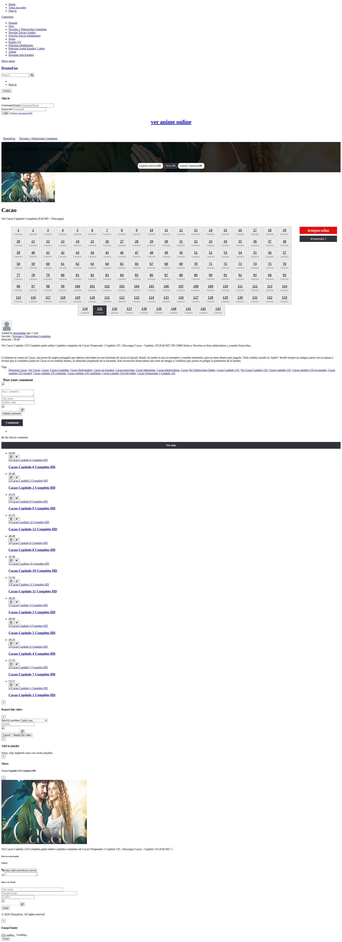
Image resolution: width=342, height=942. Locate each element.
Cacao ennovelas (124, 370)
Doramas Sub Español (21, 54)
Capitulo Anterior (150, 165)
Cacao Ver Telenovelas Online (198, 370)
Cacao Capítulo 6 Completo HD (32, 467)
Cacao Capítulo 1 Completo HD (32, 695)
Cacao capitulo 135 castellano (84, 373)
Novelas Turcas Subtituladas (24, 35)
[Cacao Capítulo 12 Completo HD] (29, 522)
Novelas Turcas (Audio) (22, 32)
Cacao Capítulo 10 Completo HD (33, 571)
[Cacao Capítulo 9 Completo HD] (28, 501)
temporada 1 (318, 238)
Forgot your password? (21, 113)
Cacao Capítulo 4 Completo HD (32, 654)
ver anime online (171, 122)
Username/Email (10, 105)
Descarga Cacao (18, 370)
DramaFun (9, 68)
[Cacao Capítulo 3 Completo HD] (28, 605)
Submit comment (11, 413)
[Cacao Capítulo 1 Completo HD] (28, 688)
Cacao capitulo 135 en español (309, 370)
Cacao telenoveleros (168, 370)
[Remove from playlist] (16, 457)
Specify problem (10, 720)
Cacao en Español (104, 370)
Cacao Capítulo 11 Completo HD (33, 591)
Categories (7, 16)
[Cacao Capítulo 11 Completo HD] (29, 584)
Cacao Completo (59, 370)
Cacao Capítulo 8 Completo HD (32, 550)
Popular (13, 22)
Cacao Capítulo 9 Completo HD (32, 508)
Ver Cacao (34, 370)
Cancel (6, 735)
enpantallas (19, 333)
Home (12, 4)
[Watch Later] (11, 457)
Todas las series (17, 7)
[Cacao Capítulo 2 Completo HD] (28, 480)
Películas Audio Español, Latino (27, 48)
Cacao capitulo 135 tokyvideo (119, 373)
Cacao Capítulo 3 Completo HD (32, 612)
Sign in (13, 10)
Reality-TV (15, 42)
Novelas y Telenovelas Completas (28, 29)
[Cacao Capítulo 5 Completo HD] (28, 625)
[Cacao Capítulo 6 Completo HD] (28, 460)
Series (12, 38)
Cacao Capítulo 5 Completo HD (32, 633)
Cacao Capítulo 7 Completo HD (32, 674)
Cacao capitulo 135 (280, 370)
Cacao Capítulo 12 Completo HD (33, 529)
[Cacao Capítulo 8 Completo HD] (28, 543)
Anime (12, 51)
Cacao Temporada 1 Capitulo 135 (156, 373)
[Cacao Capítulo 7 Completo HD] (28, 667)
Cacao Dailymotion (81, 370)
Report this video (22, 735)
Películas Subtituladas (21, 45)
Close (6, 938)
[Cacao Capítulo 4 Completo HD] (28, 646)
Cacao (45, 370)
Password (6, 109)
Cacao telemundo (146, 370)
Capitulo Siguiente (191, 165)
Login (5, 113)
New (11, 26)
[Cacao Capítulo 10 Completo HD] (29, 563)
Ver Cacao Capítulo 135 (254, 370)
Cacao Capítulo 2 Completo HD (32, 488)
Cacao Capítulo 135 (228, 370)
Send (5, 908)
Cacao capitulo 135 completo (49, 373)
